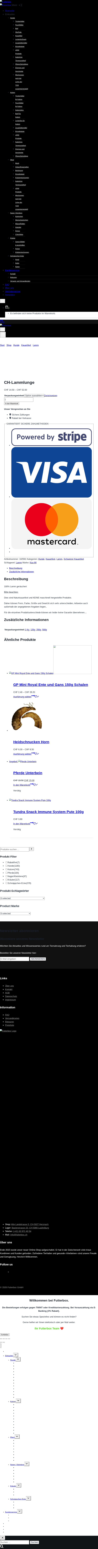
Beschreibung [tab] (15, 568)
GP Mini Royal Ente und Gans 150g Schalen (50, 685)
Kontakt (8, 989)
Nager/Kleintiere (17, 876)
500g (44, 630)
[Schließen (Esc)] (9, 1338)
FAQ (7, 1015)
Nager (17, 1508)
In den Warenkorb (11, 404)
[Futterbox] (6, 5)
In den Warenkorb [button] (21, 785)
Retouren (9, 1022)
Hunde (41, 559)
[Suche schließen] (2, 1538)
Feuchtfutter (20, 1366)
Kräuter (14, 880)
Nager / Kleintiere (17, 1465)
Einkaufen (9, 1356)
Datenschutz (11, 996)
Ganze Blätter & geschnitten (26, 1489)
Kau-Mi (33, 562)
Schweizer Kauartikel (74, 559)
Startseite (9, 1351)
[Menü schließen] (0, 1346)
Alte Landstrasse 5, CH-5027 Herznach (29, 1224)
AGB (7, 993)
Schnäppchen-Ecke (19, 883)
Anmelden (9, 1532)
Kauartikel (50, 559)
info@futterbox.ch (18, 1235)
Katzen (13, 869)
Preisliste (9, 1025)
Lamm (59, 559)
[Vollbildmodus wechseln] (4, 1338)
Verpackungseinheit (14, 395)
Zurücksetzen (50, 395)
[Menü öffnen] (3, 334)
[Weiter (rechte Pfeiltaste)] (4, 1342)
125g (32, 630)
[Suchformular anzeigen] (2, 301)
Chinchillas (19, 1482)
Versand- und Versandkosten (22, 1521)
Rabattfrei (14, 862)
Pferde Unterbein (27, 773)
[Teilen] (6, 1338)
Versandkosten (12, 1018)
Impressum (10, 1000)
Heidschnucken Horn (31, 742)
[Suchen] (31, 849)
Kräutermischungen (23, 1495)
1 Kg (27, 630)
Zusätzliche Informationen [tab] (21, 571)
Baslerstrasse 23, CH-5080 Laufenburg (30, 1228)
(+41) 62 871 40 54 (22, 1231)
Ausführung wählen (22, 697)
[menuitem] (9, 11)
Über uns (9, 986)
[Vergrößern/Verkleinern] (1, 1338)
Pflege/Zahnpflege (22, 1433)
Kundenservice (11, 1512)
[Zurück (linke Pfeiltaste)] (1, 1342)
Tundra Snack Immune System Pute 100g (48, 812)
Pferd (12, 1437)
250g (38, 630)
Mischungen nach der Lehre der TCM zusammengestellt (38, 1397)
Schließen (4, 1335)
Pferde (13, 873)
